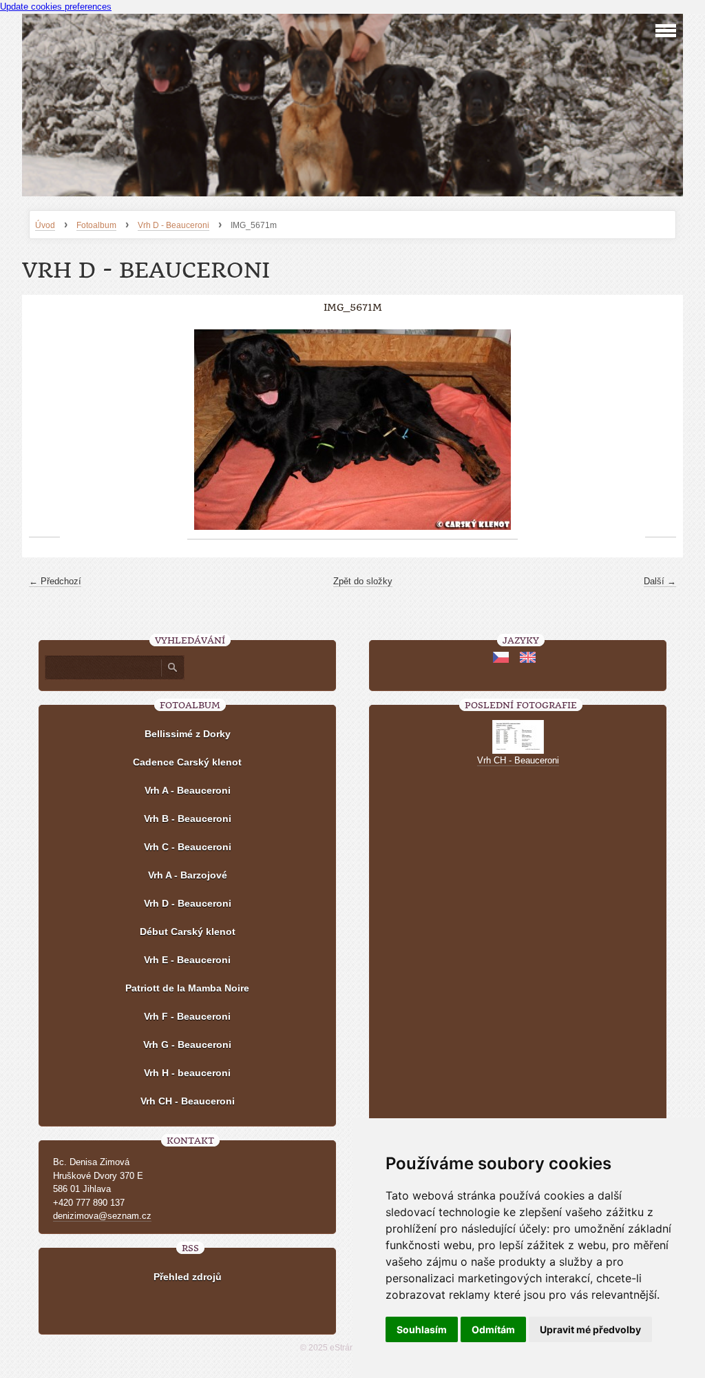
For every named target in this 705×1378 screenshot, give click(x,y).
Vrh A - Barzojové (187, 875)
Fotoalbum (96, 225)
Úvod (45, 225)
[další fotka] (660, 429)
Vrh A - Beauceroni (188, 790)
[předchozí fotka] (44, 429)
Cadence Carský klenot (187, 762)
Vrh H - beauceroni (187, 1072)
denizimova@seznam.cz (102, 1216)
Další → (660, 581)
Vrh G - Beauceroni (187, 1044)
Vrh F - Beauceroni (187, 1016)
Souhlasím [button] (422, 1329)
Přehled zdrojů (188, 1276)
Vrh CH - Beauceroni (187, 1101)
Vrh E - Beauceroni (187, 959)
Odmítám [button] (493, 1329)
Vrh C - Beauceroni (187, 846)
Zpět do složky (362, 581)
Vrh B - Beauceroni (187, 818)
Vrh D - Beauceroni (173, 225)
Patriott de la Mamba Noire (187, 988)
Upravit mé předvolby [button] (590, 1329)
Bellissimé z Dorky (188, 733)
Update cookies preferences (56, 6)
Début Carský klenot (187, 931)
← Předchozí (55, 581)
